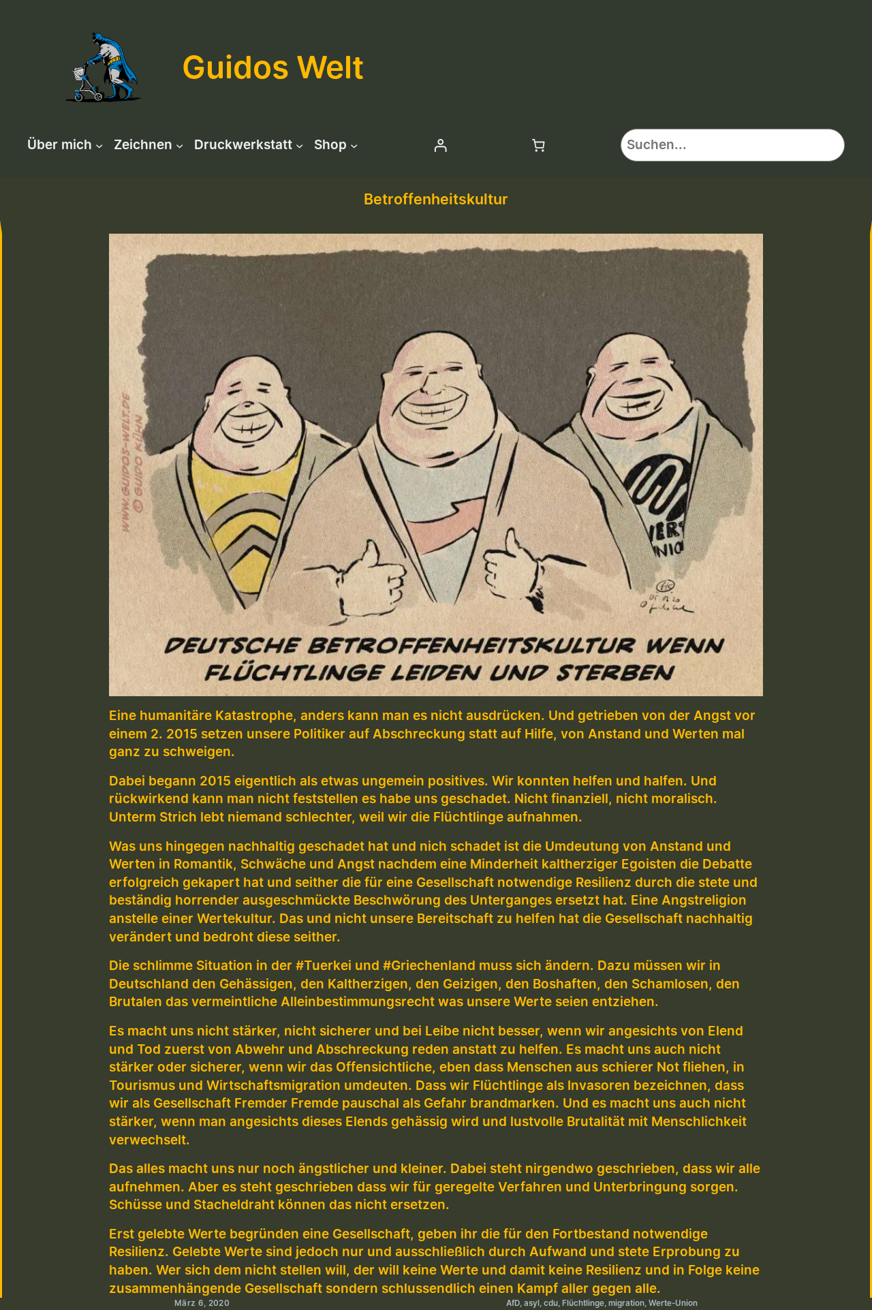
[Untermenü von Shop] (354, 145)
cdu (551, 1303)
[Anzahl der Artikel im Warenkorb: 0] (539, 145)
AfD (513, 1303)
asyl (532, 1303)
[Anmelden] (440, 145)
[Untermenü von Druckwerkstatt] (299, 145)
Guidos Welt (273, 67)
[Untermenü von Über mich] (99, 145)
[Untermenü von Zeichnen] (179, 145)
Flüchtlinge (583, 1303)
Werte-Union (673, 1303)
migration (626, 1303)
